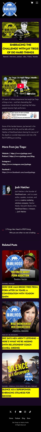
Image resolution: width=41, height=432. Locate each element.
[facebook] (15, 411)
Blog (23, 418)
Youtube (35, 57)
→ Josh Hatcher (20, 211)
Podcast (17, 418)
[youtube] (20, 411)
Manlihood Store (21, 208)
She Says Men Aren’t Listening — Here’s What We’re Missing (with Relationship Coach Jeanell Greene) (20, 343)
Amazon (32, 208)
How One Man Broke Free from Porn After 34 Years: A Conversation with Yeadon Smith (20, 291)
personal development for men (19, 386)
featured (5, 57)
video (24, 57)
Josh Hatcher (22, 187)
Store (28, 418)
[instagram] (25, 411)
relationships (13, 335)
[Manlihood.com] (9, 15)
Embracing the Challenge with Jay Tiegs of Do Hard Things (20, 48)
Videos (29, 57)
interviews (12, 57)
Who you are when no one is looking (22, 233)
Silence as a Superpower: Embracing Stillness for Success (16, 392)
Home (11, 418)
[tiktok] (30, 411)
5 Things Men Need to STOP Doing (18, 229)
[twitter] (11, 411)
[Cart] (32, 3)
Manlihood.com (20, 194)
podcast (19, 57)
